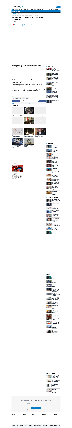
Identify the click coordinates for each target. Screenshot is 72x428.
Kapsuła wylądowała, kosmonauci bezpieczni (16, 136)
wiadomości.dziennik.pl (18, 15)
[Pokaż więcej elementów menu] (59, 9)
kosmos (20, 98)
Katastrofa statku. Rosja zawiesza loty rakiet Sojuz (28, 115)
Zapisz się (36, 407)
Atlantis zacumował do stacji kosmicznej (28, 146)
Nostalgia (18, 13)
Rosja (16, 98)
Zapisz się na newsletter (28, 24)
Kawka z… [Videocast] (28, 13)
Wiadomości (14, 11)
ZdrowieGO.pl (44, 414)
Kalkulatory (55, 414)
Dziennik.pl (24, 414)
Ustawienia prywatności (53, 425)
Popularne (36, 163)
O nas (17, 425)
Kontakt (13, 425)
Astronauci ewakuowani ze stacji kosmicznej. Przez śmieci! (16, 146)
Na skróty (13, 414)
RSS (59, 425)
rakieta (24, 98)
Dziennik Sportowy (34, 13)
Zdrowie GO (22, 13)
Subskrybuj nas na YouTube (18, 24)
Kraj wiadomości (42, 163)
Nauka (19, 11)
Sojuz (27, 98)
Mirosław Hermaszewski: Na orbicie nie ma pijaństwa (39, 136)
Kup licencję (21, 94)
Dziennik (13, 15)
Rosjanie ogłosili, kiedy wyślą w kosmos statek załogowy (17, 115)
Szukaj (58, 6)
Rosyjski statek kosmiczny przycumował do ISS (39, 125)
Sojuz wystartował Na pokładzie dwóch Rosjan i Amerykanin (29, 136)
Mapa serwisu (45, 425)
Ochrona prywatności (37, 425)
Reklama (21, 425)
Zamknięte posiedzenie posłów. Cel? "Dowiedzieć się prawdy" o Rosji (29, 126)
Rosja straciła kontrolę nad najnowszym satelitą (16, 125)
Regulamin (30, 425)
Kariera (26, 425)
